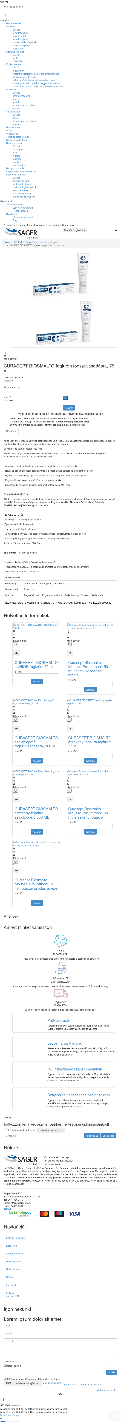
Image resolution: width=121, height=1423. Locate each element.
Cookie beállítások (52, 1382)
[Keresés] (5, 14)
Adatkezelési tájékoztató (28, 1383)
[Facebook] (18, 387)
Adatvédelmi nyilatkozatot (50, 1130)
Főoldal (18, 242)
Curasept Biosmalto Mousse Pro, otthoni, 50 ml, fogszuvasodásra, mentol (88, 668)
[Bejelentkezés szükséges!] (65, 398)
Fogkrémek (31, 242)
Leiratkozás (108, 1135)
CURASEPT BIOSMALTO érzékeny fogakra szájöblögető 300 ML (36, 813)
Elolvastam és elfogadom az (35, 1130)
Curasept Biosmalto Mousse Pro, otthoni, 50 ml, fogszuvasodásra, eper (37, 884)
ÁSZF (9, 1383)
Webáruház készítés (107, 1389)
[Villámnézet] (16, 653)
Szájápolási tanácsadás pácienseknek (78, 1094)
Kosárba (69, 407)
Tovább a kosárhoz (9, 1415)
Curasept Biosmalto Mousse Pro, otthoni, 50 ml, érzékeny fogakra (88, 813)
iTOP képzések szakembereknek (74, 1069)
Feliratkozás (92, 1135)
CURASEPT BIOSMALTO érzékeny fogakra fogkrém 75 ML (90, 742)
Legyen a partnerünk (64, 1043)
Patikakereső (58, 1020)
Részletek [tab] (11, 431)
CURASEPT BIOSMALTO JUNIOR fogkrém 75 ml (36, 664)
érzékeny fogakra (50, 242)
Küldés (111, 1372)
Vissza (7, 242)
